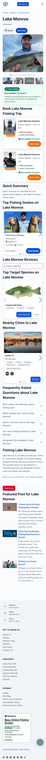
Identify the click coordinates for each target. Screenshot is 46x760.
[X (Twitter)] (7, 757)
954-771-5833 (14, 621)
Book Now (22, 31)
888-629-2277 (14, 614)
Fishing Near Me (10, 670)
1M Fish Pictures (10, 676)
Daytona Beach (29, 462)
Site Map (7, 696)
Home (5, 12)
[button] (40, 55)
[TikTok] (25, 757)
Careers (6, 638)
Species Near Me (10, 673)
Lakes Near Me (9, 664)
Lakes (12, 12)
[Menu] (42, 4)
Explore (35, 379)
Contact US (8, 650)
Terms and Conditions (12, 699)
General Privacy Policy (13, 705)
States (5, 693)
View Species (24, 314)
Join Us (24, 4)
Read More (9, 488)
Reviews (6, 644)
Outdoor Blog (9, 641)
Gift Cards (7, 647)
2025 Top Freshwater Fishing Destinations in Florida (29, 534)
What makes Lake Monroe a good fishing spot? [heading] (18, 406)
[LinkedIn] (18, 757)
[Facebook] (3, 757)
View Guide (33, 251)
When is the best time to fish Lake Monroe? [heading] (19, 424)
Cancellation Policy (11, 702)
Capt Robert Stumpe (14, 235)
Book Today (34, 144)
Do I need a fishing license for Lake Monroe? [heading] (19, 433)
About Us (7, 634)
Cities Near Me (9, 667)
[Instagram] (11, 757)
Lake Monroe (23, 12)
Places (36, 314)
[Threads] (14, 757)
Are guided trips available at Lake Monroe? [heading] (18, 442)
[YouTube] (21, 757)
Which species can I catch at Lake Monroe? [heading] (18, 415)
